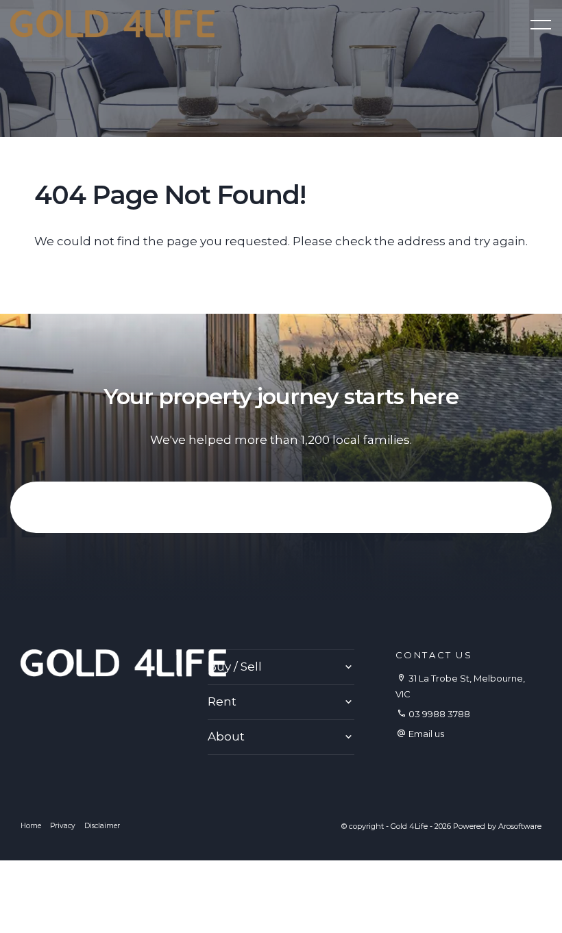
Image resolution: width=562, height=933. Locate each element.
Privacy (62, 825)
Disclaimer (102, 825)
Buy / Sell (235, 666)
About (226, 736)
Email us (426, 733)
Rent (222, 701)
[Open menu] (541, 24)
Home (31, 825)
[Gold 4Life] (112, 22)
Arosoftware (519, 826)
